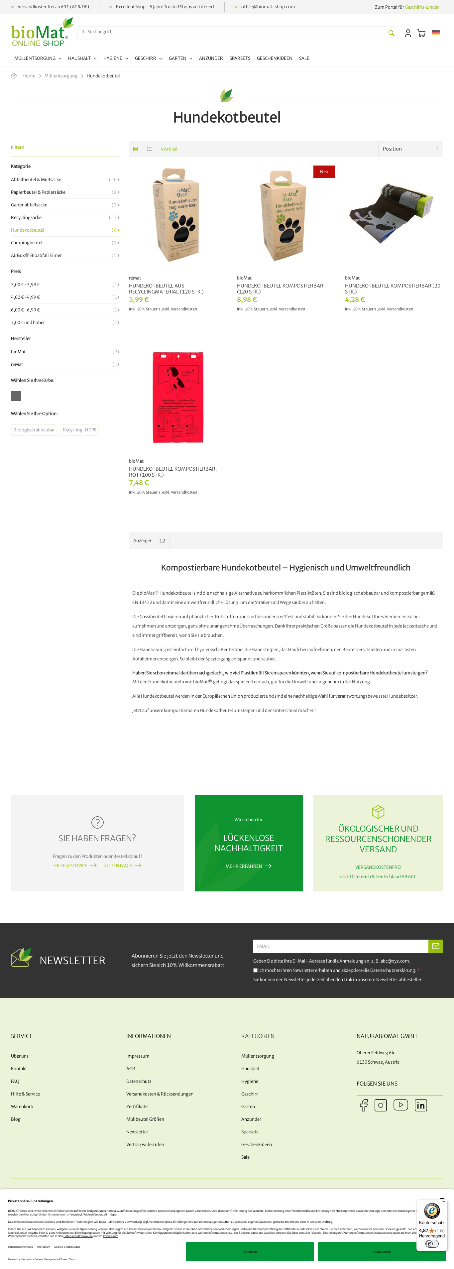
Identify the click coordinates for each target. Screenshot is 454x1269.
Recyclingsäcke (64, 217)
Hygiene (249, 1081)
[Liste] (149, 149)
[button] (436, 33)
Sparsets (249, 1132)
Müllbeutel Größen (145, 1119)
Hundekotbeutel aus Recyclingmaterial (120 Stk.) (166, 289)
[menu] (162, 59)
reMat (64, 364)
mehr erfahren (244, 866)
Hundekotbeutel (64, 230)
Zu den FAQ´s (118, 865)
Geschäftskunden (422, 7)
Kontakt (19, 1069)
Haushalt (250, 1069)
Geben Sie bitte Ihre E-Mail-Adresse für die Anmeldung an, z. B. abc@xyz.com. (331, 961)
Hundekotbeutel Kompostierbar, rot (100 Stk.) (173, 472)
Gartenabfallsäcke (64, 205)
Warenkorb (22, 1106)
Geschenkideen (256, 1144)
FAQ (15, 1081)
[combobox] (231, 32)
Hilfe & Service (70, 865)
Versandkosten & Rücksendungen (159, 1094)
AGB (130, 1069)
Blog (16, 1119)
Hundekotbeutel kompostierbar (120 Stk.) (280, 289)
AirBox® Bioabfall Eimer (64, 255)
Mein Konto (408, 33)
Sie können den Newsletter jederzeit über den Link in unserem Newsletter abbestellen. (338, 979)
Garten (248, 1106)
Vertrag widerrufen (145, 1144)
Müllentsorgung (61, 76)
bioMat (64, 352)
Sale (245, 1157)
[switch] (432, 1244)
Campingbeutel (64, 243)
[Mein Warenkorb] (421, 33)
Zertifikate (137, 1106)
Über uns (20, 1056)
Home (29, 76)
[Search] (391, 33)
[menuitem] (38, 59)
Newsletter (137, 1132)
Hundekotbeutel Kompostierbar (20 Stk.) (392, 289)
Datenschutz (139, 1081)
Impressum (138, 1056)
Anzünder (251, 1119)
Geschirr (249, 1094)
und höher (64, 322)
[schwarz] (17, 397)
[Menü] (443, 1203)
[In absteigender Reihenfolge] (437, 149)
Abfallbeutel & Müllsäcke (64, 179)
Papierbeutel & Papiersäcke (64, 192)
